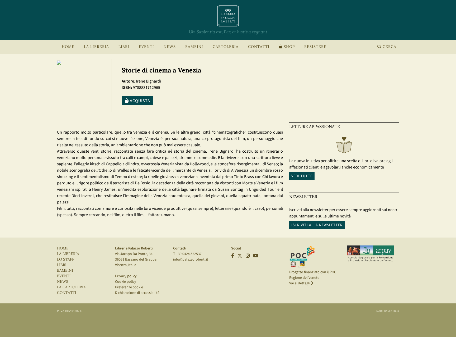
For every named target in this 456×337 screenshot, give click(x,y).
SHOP (288, 46)
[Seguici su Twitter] (240, 255)
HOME (68, 46)
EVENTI (64, 276)
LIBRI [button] (123, 46)
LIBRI (61, 265)
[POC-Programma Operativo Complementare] (302, 256)
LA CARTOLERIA (71, 287)
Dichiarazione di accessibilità (137, 292)
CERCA (388, 46)
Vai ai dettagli (300, 283)
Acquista (139, 100)
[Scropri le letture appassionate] (344, 146)
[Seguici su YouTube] (255, 255)
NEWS (170, 46)
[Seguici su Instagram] (248, 255)
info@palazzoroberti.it (190, 259)
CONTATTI (258, 46)
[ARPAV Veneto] (370, 253)
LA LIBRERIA (68, 254)
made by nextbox (387, 311)
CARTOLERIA (226, 46)
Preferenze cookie (129, 287)
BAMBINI (194, 46)
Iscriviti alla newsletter (317, 224)
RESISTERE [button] (315, 46)
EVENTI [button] (146, 46)
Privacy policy (126, 276)
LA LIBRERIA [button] (96, 46)
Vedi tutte (301, 176)
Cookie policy (125, 281)
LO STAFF (65, 259)
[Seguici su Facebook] (232, 255)
